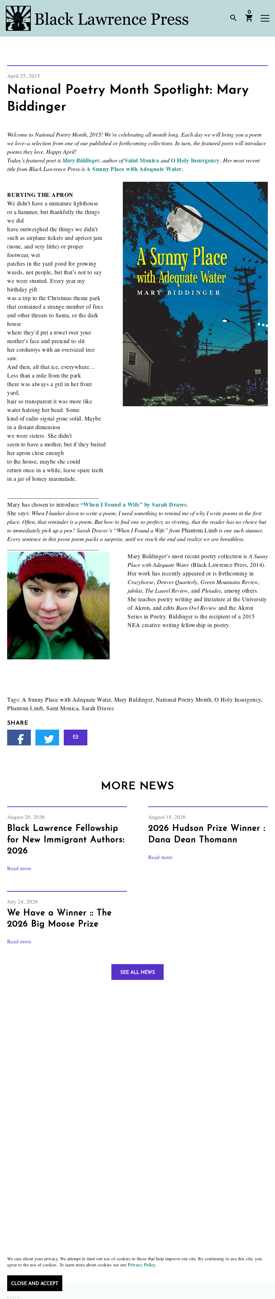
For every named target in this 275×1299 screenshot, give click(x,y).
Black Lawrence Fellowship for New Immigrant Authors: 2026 (66, 839)
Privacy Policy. (142, 1265)
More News (137, 786)
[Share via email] (75, 737)
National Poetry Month (184, 699)
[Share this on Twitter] (47, 737)
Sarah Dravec (98, 708)
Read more (19, 868)
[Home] (97, 18)
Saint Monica (142, 160)
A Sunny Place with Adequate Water (134, 169)
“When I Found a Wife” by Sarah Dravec (134, 504)
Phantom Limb (25, 708)
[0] (249, 20)
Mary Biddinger (81, 160)
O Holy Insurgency (195, 160)
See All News (137, 972)
